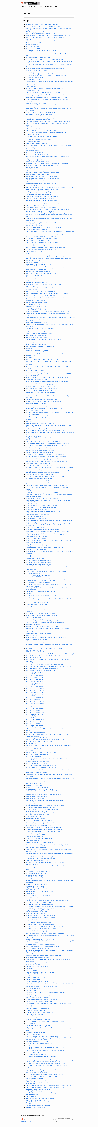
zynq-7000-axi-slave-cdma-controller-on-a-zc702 (40, 1098)
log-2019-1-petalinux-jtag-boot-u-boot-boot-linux (40, 613)
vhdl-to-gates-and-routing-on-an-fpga (37, 966)
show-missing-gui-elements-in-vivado (37, 833)
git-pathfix (29, 421)
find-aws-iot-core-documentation (35, 352)
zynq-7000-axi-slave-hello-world (35, 1100)
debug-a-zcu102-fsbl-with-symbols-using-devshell (40, 255)
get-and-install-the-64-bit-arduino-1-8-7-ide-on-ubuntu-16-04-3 (44, 408)
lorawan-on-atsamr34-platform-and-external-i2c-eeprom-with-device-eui (47, 622)
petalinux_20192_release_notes (35, 707)
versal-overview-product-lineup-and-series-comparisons (42, 963)
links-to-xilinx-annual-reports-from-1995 (37, 602)
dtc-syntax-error (30, 299)
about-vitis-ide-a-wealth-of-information (37, 96)
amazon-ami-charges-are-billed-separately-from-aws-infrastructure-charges (48, 121)
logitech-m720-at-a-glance (33, 617)
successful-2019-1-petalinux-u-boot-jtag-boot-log (40, 858)
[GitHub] (56, 6)
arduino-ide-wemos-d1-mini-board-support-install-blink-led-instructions (46, 132)
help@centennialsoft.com (27, 1121)
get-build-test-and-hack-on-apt (35, 410)
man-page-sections (31, 635)
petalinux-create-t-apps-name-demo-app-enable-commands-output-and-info (48, 666)
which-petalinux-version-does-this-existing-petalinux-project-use (45, 1021)
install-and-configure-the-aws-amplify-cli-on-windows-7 (42, 502)
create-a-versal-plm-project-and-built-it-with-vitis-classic (42, 242)
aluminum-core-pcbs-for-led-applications (38, 119)
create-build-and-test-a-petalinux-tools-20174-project (41, 249)
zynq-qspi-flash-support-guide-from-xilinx (38, 1105)
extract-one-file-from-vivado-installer (36, 337)
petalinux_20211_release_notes (34, 714)
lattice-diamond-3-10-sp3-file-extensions (38, 575)
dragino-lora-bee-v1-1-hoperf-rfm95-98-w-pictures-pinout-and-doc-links (47, 297)
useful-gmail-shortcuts (32, 954)
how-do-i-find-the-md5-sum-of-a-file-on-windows (40, 452)
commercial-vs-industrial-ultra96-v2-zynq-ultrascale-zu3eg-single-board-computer (50, 204)
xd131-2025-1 (29, 1045)
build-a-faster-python (32, 169)
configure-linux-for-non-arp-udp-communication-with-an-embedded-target (47, 209)
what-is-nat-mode (31, 990)
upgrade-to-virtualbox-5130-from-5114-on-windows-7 (41, 939)
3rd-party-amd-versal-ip (33, 46)
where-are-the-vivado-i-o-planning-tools (37, 1008)
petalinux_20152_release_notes (35, 679)
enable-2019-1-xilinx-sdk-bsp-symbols (37, 310)
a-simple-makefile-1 (31, 85)
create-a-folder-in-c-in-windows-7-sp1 (37, 229)
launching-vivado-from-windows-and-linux (38, 582)
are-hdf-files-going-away (33, 134)
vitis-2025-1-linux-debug (33, 970)
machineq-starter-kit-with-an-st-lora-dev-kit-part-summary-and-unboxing (47, 628)
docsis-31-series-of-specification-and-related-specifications (43, 284)
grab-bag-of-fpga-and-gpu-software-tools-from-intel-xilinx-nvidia (45, 430)
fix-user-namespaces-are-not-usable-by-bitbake (40, 385)
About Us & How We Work (28, 6)
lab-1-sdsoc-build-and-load (33, 573)
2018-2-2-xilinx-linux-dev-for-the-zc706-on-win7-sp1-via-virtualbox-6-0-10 (48, 35)
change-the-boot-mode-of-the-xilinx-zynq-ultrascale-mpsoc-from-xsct (46, 191)
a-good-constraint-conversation (35, 72)
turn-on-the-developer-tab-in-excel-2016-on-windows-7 (42, 915)
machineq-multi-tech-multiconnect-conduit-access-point (42, 626)
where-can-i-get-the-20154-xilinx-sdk (37, 1010)
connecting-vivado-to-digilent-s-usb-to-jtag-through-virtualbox (44, 222)
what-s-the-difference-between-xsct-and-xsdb (39, 1001)
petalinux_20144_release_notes (35, 675)
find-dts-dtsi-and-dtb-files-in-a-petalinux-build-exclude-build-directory (46, 354)
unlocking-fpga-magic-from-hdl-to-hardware (39, 932)
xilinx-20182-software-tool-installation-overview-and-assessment (45, 1050)
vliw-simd (28, 975)
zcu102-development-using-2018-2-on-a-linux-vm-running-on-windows (46, 1087)
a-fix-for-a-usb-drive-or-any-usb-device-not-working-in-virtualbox (45, 59)
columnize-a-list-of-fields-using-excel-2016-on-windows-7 (43, 196)
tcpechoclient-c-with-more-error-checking (38, 871)
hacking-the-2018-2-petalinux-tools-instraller (39, 438)
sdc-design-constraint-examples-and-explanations (40, 807)
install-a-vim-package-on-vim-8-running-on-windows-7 (42, 498)
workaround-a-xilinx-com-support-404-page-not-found (42, 1036)
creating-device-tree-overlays (34, 251)
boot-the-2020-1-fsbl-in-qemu (34, 158)
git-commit (29, 419)
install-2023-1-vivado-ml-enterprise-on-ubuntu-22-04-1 (42, 493)
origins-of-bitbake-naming (33, 650)
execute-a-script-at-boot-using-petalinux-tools (39, 333)
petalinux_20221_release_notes (35, 718)
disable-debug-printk (32, 277)
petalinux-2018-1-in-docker (33, 657)
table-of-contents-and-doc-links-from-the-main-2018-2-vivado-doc (45, 866)
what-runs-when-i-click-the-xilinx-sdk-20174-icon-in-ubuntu (43, 999)
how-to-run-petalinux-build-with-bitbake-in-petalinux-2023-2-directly (46, 476)
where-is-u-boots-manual (33, 1016)
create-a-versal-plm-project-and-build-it (37, 240)
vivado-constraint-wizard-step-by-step (37, 974)
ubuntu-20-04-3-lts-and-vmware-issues (37, 919)
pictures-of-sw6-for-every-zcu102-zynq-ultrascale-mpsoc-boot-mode (46, 729)
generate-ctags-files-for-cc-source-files (37, 407)
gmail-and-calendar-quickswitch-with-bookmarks (40, 423)
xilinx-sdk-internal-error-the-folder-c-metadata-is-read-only (43, 1061)
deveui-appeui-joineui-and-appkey (36, 269)
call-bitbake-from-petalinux (34, 185)
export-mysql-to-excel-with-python (36, 335)
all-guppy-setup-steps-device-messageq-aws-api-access (42, 118)
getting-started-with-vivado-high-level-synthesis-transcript (43, 418)
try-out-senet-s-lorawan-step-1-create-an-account (40, 908)
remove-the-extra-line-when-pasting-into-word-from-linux (43, 765)
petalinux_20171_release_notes (34, 692)
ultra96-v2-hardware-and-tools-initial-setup (38, 922)
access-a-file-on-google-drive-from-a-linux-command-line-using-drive (46, 97)
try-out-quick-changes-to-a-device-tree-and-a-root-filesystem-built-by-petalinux (49, 906)
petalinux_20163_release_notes (35, 688)
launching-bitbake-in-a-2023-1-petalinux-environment (41, 580)
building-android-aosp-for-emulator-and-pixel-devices (41, 182)
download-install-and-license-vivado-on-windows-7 (41, 295)
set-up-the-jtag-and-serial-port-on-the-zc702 (39, 825)
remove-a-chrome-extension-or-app (36, 763)
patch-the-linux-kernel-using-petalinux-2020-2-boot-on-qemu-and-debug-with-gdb (50, 654)
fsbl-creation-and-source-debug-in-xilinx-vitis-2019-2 (41, 399)
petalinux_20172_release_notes (34, 694)
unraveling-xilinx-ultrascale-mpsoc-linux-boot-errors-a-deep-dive (45, 933)
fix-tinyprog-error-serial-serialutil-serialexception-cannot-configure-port (47, 381)
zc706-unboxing (30, 1083)
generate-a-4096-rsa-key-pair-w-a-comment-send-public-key (44, 405)
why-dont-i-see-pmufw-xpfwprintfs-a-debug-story (40, 1027)
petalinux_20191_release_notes (34, 705)
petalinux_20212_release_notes (35, 716)
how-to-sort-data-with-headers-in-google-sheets (40, 480)
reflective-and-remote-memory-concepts (38, 761)
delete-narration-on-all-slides (34, 260)
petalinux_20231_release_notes (35, 721)
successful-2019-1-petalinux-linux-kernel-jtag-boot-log (41, 857)
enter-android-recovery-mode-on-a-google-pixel (40, 328)
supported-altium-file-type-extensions (37, 860)
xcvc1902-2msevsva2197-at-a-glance (36, 1039)
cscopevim (29, 253)
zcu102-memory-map (32, 1094)
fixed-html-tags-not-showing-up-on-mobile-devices (41, 390)
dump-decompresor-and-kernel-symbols (37, 302)
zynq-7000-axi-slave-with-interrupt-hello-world (39, 1102)
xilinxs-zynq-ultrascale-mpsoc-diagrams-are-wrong (41, 1069)
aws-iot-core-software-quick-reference (37, 143)
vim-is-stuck (29, 968)
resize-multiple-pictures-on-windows (36, 772)
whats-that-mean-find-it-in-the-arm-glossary (39, 1007)
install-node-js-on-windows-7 (34, 516)
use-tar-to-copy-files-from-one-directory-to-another (41, 948)
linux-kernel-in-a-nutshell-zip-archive (36, 604)
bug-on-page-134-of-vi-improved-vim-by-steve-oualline (42, 165)
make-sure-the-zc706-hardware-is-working (38, 633)
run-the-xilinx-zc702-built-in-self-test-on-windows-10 (41, 791)
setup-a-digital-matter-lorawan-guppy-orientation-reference (43, 827)
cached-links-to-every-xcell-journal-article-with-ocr (41, 183)
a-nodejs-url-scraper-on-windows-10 (36, 77)
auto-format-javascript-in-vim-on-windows (38, 139)
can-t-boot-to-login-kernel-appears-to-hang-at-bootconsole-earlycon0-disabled (49, 187)
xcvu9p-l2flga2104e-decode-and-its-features (39, 1043)
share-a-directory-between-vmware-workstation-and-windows (44, 831)
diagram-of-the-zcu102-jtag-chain (35, 275)
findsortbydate (30, 364)
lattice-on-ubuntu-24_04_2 (33, 577)
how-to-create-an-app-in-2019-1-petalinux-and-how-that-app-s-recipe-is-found (49, 461)
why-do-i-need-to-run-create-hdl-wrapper (38, 1025)
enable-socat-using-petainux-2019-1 (36, 322)
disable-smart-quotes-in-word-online (36, 282)
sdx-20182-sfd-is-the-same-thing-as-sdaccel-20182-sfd (42, 809)
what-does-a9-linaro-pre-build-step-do (37, 981)
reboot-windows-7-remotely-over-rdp (37, 754)
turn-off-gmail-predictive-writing (35, 913)
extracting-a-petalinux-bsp (33, 341)
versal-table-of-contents (33, 964)
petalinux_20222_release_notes (35, 719)
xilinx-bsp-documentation (33, 1052)
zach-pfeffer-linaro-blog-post (34, 1078)
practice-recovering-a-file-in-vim (35, 732)
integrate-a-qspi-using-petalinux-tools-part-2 (39, 562)
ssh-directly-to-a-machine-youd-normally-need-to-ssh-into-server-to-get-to (48, 844)
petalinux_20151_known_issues (34, 677)
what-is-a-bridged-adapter (33, 988)
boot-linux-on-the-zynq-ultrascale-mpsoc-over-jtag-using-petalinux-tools (47, 156)
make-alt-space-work (32, 630)
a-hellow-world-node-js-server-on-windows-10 (39, 74)
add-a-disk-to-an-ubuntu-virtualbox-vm (37, 103)
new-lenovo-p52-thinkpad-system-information (39, 643)
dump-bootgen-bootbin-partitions (35, 300)
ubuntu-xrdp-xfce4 (31, 921)
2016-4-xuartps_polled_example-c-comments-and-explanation (44, 32)
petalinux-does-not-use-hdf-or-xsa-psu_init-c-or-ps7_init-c (43, 668)
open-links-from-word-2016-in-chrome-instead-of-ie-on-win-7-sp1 (45, 648)
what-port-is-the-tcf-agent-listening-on (37, 997)
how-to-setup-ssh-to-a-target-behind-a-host (39, 478)
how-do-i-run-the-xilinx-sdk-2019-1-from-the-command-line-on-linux (46, 456)
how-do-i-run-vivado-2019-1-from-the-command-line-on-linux (44, 458)
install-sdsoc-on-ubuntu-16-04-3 (35, 527)
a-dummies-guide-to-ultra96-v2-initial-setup (39, 57)
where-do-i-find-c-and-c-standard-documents (39, 1012)
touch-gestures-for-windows (34, 899)
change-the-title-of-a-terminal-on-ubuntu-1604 (39, 193)
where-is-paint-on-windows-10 (34, 1014)
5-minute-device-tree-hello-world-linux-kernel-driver (41, 50)
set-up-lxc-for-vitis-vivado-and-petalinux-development (42, 824)
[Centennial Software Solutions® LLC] (30, 1118)
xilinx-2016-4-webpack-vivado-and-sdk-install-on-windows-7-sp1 (45, 1047)
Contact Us (48, 6)
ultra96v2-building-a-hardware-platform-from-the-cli (41, 928)
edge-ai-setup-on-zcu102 (33, 304)
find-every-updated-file (32, 355)
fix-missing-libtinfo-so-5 (33, 375)
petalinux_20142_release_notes (35, 674)
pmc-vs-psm (29, 730)
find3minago (29, 357)
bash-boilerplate (30, 147)
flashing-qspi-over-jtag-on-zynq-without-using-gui (40, 392)
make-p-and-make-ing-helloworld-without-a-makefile (41, 632)
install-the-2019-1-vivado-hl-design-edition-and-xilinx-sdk (42, 529)
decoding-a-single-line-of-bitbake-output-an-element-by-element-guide (47, 257)
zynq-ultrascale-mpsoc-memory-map (36, 1107)
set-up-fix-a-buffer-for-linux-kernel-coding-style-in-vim (42, 822)
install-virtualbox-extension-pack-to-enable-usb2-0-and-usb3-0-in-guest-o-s (48, 540)
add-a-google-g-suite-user (33, 107)
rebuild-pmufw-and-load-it (33, 756)
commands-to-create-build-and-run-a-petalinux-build (41, 200)
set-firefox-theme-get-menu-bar (35, 816)
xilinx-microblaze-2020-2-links (34, 1058)
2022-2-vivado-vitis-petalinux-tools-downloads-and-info (42, 43)
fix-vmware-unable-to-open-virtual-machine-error (40, 386)
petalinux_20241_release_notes (35, 725)
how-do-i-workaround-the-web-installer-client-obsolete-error (43, 460)
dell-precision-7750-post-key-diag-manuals (38, 266)
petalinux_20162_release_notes (35, 686)
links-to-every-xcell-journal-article (36, 597)
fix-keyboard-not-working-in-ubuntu (36, 372)
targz (27, 869)
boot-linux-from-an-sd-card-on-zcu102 (37, 154)
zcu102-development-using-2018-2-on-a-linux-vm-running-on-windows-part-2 (48, 1085)
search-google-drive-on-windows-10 (36, 811)
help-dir (28, 439)
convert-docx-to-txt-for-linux (34, 225)
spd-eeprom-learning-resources (35, 840)
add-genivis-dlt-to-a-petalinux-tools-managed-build (41, 112)
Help (40, 6)
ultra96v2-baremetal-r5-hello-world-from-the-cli (40, 924)
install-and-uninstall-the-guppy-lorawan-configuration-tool (43, 511)
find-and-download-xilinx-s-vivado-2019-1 (38, 350)
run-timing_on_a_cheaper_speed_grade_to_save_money (42, 793)
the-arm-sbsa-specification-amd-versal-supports (40, 879)
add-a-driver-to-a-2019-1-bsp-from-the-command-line (41, 105)
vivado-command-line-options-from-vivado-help (40, 972)
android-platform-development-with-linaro (38, 127)
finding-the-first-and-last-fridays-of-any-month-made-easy (43, 359)
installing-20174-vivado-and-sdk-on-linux (37, 544)
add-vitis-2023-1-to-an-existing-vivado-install (39, 114)
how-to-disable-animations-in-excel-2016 (38, 463)
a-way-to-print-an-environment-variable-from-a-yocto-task (43, 92)
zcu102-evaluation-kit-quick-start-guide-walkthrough (41, 1093)
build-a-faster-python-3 (32, 167)
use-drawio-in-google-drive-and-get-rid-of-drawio (40, 944)
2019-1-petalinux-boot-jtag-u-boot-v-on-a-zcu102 (40, 41)
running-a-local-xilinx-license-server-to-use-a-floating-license (43, 794)
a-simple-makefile (31, 86)
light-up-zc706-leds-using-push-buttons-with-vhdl (40, 591)
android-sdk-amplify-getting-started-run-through (40, 128)
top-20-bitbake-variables (33, 897)
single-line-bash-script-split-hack (35, 836)
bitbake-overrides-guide (33, 149)
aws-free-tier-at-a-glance (33, 141)
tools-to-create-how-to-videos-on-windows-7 (39, 895)
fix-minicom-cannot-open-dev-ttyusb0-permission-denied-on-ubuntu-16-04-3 (48, 374)
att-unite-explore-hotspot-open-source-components (41, 138)
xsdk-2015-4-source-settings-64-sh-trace (38, 1071)
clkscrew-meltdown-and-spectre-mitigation (38, 194)
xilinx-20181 (29, 1049)
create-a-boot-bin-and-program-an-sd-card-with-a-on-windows (44, 227)
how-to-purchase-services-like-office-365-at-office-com (42, 472)
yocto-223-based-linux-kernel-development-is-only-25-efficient (44, 1074)
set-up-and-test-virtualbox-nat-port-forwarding (40, 820)
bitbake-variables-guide (32, 150)
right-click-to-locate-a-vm (33, 783)
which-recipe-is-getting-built (34, 1023)
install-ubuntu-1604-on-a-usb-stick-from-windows (40, 533)
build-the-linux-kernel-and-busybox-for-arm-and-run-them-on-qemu (45, 180)
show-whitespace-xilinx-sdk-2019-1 (36, 835)
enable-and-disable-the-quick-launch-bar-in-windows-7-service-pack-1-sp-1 (48, 311)
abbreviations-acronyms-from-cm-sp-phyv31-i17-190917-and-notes (45, 94)
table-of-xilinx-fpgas (32, 868)
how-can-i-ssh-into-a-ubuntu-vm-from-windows (40, 450)
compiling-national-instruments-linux (36, 205)
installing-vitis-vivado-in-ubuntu (35, 558)
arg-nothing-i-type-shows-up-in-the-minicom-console (41, 136)
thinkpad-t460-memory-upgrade (35, 886)
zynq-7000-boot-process (33, 1104)
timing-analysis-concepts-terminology (37, 888)
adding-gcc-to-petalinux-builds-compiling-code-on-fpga (42, 116)
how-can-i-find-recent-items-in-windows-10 (38, 447)
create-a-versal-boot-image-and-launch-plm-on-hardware (42, 238)
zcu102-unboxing (31, 1096)
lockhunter (29, 611)
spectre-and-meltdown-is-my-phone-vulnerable (39, 842)
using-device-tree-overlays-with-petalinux (38, 957)
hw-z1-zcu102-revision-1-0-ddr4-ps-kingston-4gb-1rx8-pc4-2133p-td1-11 (47, 485)
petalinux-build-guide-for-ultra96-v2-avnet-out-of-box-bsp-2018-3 (45, 664)
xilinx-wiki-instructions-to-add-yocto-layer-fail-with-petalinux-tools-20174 (47, 1063)
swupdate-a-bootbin (32, 864)
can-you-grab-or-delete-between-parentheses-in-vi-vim (42, 189)
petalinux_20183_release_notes (35, 703)
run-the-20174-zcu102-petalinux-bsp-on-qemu (39, 789)
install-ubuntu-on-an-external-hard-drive (37, 536)
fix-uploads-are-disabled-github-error (37, 383)
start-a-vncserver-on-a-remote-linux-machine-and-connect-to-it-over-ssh (47, 846)
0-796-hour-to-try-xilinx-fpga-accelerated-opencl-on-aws (42, 24)
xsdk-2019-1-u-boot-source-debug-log (37, 1072)
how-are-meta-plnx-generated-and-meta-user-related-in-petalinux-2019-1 (47, 443)
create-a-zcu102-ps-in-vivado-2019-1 (36, 246)
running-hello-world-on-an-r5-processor (37, 796)
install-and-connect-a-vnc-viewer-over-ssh (38, 504)
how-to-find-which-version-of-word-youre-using (40, 465)
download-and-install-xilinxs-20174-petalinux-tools (40, 291)
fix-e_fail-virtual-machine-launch (35, 370)
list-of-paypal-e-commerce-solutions (36, 610)
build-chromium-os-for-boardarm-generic (38, 174)
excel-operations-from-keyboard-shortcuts (38, 332)
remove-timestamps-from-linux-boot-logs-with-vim (41, 767)
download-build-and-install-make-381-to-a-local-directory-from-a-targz (47, 293)
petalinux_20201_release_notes (35, 708)
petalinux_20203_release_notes (35, 712)
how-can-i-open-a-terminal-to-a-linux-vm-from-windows (42, 449)
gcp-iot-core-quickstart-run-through (36, 403)
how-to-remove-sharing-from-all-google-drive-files (41, 474)
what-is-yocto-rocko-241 (33, 994)
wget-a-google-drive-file (33, 979)
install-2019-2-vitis (31, 491)
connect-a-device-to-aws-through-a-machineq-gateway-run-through (46, 213)
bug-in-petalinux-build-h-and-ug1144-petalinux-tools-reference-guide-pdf (47, 163)
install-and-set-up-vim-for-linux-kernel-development (41, 507)
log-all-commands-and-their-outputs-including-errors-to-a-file (44, 615)
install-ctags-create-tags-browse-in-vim (37, 514)
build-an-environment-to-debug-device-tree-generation (42, 171)
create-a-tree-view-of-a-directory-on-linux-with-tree (41, 236)
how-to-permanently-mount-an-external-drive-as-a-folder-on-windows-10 (47, 471)
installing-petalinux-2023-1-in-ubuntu (36, 549)
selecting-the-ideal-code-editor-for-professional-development (44, 813)
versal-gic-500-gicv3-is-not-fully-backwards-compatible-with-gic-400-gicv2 (48, 959)
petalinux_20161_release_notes (34, 685)
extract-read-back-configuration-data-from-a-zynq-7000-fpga (44, 339)
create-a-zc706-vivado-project (35, 244)
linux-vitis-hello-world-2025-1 (34, 608)
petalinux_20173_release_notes (34, 696)
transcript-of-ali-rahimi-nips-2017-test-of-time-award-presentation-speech (47, 900)
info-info (28, 489)
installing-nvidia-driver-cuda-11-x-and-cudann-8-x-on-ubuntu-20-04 (45, 547)
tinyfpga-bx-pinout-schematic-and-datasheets (39, 891)
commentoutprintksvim (32, 202)
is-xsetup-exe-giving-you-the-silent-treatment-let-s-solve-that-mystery (46, 571)
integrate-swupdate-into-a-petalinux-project (38, 564)
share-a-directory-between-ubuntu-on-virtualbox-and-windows (44, 829)
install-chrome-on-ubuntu (33, 513)
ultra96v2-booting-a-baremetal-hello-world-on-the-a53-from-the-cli (46, 926)
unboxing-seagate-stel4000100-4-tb (36, 930)
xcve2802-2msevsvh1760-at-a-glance (37, 1041)
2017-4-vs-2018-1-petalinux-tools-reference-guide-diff (41, 33)
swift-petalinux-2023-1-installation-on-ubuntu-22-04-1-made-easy (45, 862)
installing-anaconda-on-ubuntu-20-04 (36, 546)
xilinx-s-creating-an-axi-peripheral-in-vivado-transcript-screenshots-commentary (49, 1060)
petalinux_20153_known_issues (34, 681)
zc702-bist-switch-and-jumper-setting (37, 1082)
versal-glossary (30, 961)
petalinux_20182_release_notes (35, 701)
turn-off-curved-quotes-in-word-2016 (36, 911)
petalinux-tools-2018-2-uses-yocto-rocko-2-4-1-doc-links (42, 670)
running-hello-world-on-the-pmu (35, 798)
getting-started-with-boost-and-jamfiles (37, 416)
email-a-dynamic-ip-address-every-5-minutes (39, 308)
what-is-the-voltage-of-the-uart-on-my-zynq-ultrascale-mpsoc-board (46, 992)
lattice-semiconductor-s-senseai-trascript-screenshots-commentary (45, 579)
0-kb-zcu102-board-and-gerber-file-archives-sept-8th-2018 (43, 26)
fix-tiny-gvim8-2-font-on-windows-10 (36, 379)
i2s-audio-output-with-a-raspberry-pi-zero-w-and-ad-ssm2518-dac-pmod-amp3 (49, 487)
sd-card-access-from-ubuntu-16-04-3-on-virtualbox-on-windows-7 (45, 805)
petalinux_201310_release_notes (35, 672)
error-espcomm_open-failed (34, 330)
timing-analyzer (30, 889)
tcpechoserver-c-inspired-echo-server (37, 873)
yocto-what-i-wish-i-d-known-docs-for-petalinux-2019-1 (42, 1076)
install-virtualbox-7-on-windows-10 (36, 538)
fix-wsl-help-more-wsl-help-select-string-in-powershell (42, 388)
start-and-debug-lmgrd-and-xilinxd (36, 847)
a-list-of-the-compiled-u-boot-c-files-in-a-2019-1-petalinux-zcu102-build (47, 75)
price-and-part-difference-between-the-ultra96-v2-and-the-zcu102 (45, 739)
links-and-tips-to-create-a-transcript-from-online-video (42, 595)
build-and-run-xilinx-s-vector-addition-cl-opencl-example (42, 172)
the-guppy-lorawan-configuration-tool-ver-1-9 (39, 884)
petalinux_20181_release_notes (34, 699)
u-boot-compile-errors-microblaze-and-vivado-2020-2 (41, 917)
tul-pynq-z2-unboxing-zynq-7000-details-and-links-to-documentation (46, 910)
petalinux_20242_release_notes (35, 727)
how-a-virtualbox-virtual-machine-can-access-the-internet (43, 441)
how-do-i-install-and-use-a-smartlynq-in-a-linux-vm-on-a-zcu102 (45, 454)
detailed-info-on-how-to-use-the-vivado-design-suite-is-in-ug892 (45, 268)
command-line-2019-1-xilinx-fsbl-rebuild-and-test (40, 198)
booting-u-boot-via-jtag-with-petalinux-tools (39, 160)
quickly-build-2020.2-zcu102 (34, 749)
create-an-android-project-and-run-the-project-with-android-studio (45, 247)
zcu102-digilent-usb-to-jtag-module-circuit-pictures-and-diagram (45, 1091)
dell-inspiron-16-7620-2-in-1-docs (35, 262)
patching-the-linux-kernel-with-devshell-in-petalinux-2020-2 (43, 655)
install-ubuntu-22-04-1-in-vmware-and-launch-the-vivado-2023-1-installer (47, 535)
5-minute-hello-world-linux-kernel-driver (37, 52)
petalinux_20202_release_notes (35, 710)
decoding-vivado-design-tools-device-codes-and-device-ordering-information (48, 258)
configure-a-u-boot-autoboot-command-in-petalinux (41, 207)
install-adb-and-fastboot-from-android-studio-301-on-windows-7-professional (48, 500)
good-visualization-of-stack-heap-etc (36, 429)
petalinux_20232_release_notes (35, 723)
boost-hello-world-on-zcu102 (34, 152)
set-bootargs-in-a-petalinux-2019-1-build (37, 814)
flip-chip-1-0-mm (30, 394)
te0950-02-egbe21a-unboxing (34, 877)
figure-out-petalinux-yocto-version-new (37, 343)
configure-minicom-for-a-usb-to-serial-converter (40, 211)
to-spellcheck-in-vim (32, 893)
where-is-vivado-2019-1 (32, 1018)
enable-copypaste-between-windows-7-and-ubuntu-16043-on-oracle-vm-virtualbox (50, 317)
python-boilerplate (31, 743)
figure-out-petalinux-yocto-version (36, 344)
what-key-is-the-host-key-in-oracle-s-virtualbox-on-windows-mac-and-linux (48, 996)
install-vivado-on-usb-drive (33, 542)
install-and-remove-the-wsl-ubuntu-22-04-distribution (41, 505)
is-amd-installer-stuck (32, 569)
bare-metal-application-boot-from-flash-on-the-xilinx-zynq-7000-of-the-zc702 (49, 145)
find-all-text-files (30, 348)
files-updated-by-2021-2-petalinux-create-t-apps (40, 346)
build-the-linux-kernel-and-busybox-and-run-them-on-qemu (43, 178)
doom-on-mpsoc (30, 286)
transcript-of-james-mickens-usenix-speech (38, 902)
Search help (26, 13)
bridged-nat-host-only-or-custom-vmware (38, 161)
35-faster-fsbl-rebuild (32, 44)
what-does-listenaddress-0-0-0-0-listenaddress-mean (41, 986)
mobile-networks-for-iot (33, 641)
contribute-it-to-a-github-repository (36, 224)
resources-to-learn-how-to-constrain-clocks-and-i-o (41, 782)
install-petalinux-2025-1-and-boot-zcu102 (38, 518)
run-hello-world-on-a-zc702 (34, 785)
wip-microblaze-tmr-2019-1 (33, 1034)
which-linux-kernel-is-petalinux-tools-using (38, 1019)
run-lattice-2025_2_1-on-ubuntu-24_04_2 (37, 787)
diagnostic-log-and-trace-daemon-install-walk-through (41, 273)
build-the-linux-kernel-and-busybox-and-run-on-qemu (41, 176)
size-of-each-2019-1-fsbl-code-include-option (39, 838)
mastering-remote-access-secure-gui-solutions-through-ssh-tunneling (46, 637)
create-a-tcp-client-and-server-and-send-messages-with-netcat (44, 235)
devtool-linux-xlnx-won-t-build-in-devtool (38, 271)
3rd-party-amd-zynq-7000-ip (34, 48)
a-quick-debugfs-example (33, 79)
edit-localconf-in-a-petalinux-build (36, 306)
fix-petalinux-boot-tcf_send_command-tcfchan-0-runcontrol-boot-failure (47, 377)
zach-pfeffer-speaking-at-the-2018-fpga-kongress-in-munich (43, 1080)
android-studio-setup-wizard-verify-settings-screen (41, 130)
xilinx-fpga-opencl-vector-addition (36, 1054)
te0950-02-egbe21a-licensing (34, 875)
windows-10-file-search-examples (35, 1032)
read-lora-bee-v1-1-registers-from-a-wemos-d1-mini (41, 752)
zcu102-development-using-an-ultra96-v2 (38, 1089)
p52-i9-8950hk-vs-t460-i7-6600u (35, 652)
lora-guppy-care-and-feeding (34, 619)
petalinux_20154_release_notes (35, 683)
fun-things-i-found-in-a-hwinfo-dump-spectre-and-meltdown (43, 401)
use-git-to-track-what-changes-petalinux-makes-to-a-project (43, 946)
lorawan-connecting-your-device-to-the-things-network (42, 621)
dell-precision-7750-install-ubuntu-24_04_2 (38, 264)
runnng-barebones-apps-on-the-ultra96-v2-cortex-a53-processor (45, 800)
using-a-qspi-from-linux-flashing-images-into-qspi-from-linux (43, 955)
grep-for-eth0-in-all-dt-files (34, 436)
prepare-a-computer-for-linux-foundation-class (39, 738)
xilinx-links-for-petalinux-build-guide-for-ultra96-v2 (41, 1056)
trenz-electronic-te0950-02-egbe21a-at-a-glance (40, 904)
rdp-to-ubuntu (30, 750)
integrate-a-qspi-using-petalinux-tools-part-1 (39, 560)
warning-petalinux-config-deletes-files (37, 977)
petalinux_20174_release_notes (34, 697)
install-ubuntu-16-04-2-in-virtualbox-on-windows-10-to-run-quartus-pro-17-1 (48, 531)
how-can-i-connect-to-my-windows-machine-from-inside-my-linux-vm (46, 445)
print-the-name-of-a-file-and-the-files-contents (39, 741)
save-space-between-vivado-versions (37, 804)
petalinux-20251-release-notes (34, 663)
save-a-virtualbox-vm (32, 802)
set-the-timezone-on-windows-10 (35, 818)
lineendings (29, 593)
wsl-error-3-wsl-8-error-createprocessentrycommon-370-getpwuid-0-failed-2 (48, 1038)
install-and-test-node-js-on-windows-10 (37, 509)
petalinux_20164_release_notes (35, 690)
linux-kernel (29, 606)
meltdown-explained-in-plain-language (37, 639)
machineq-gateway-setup (33, 624)
